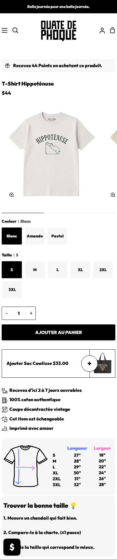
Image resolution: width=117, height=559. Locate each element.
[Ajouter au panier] (89, 363)
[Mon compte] (100, 30)
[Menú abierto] (4, 30)
